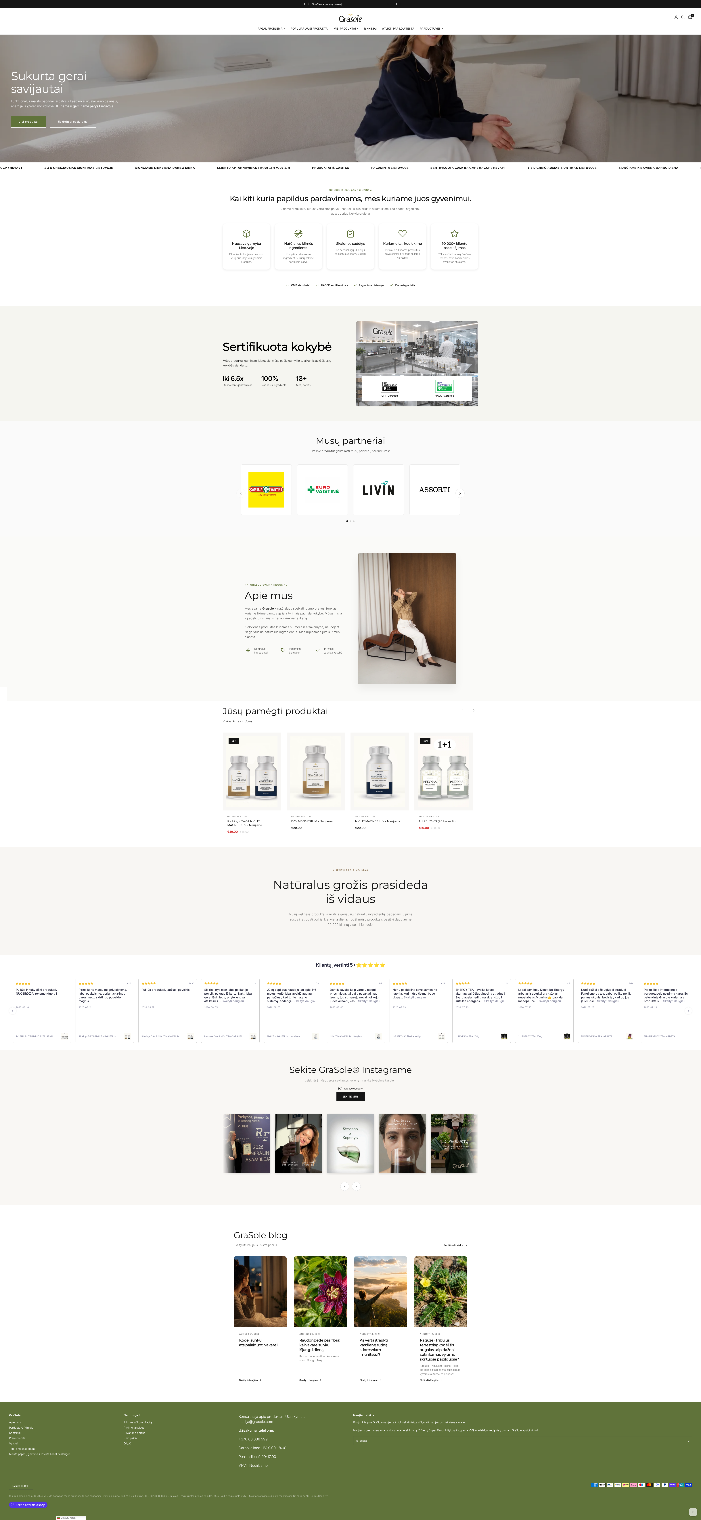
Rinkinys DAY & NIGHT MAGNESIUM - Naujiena (244, 823)
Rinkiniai (370, 28)
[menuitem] (271, 29)
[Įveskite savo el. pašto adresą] (688, 1440)
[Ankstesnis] (241, 493)
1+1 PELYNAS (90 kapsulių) (438, 821)
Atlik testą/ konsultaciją (138, 1422)
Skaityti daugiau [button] (232, 1001)
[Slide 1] (347, 521)
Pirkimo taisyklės (134, 1427)
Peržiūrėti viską (453, 1245)
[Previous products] (462, 710)
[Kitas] (460, 493)
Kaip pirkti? (130, 1438)
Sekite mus (350, 1096)
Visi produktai (345, 28)
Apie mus (15, 1422)
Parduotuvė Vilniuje (21, 1427)
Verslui (13, 1443)
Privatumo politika (134, 1433)
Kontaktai (14, 1433)
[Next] (356, 1186)
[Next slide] (688, 1010)
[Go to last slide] (12, 1010)
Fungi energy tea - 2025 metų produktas (340, 4)
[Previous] (344, 1186)
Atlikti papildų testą (398, 28)
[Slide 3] (354, 521)
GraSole (15, 1415)
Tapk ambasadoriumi (22, 1448)
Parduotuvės (430, 28)
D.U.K (127, 1443)
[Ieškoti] (683, 17)
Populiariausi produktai (309, 28)
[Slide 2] (350, 521)
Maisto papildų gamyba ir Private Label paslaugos (39, 1454)
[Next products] (473, 710)
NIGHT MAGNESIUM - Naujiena (377, 821)
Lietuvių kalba (67, 1517)
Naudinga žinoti (136, 1415)
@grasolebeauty (353, 1088)
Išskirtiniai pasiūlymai (73, 121)
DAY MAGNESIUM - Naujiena (312, 821)
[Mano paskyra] (676, 17)
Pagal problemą (270, 28)
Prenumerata (17, 1438)
